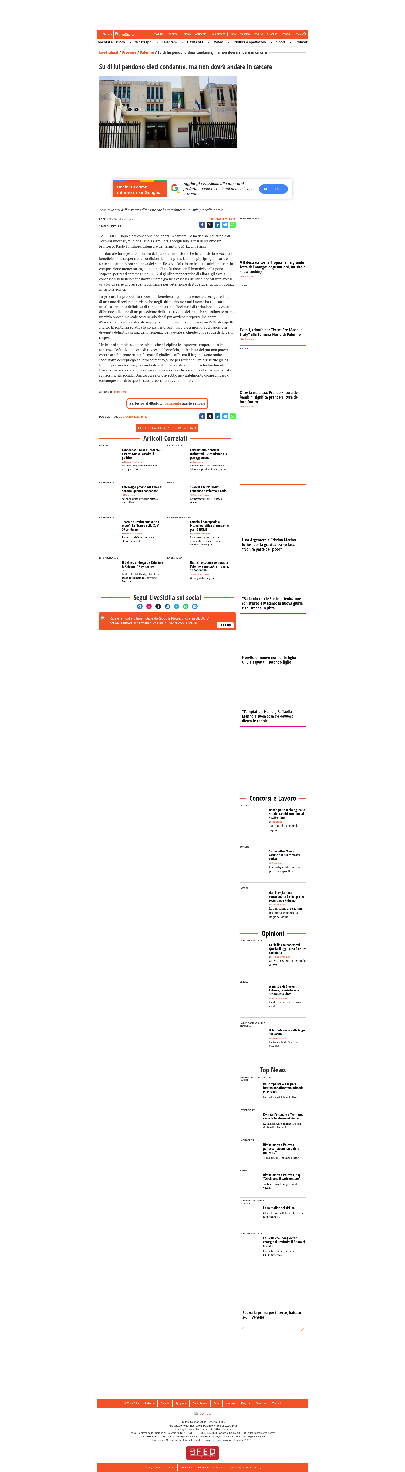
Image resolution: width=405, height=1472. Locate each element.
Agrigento (200, 34)
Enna (233, 34)
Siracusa (272, 34)
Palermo (173, 34)
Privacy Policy (152, 1467)
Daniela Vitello (278, 904)
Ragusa (258, 34)
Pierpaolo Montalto (280, 957)
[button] (243, 1328)
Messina (245, 34)
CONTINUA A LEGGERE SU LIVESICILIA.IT (167, 428)
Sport (262, 42)
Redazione (197, 462)
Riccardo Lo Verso (133, 462)
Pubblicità (186, 1467)
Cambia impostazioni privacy (244, 1467)
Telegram (151, 42)
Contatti (170, 1467)
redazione (128, 219)
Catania (186, 34)
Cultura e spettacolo (232, 42)
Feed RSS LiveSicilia (210, 1467)
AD (125, 570)
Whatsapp (125, 42)
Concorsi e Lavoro (292, 42)
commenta (173, 403)
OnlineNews (248, 276)
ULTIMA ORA (156, 34)
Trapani (286, 34)
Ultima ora (177, 42)
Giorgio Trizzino (278, 1038)
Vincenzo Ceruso (279, 998)
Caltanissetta (218, 34)
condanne (120, 391)
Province (129, 52)
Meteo (200, 42)
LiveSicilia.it (108, 52)
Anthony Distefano (201, 534)
